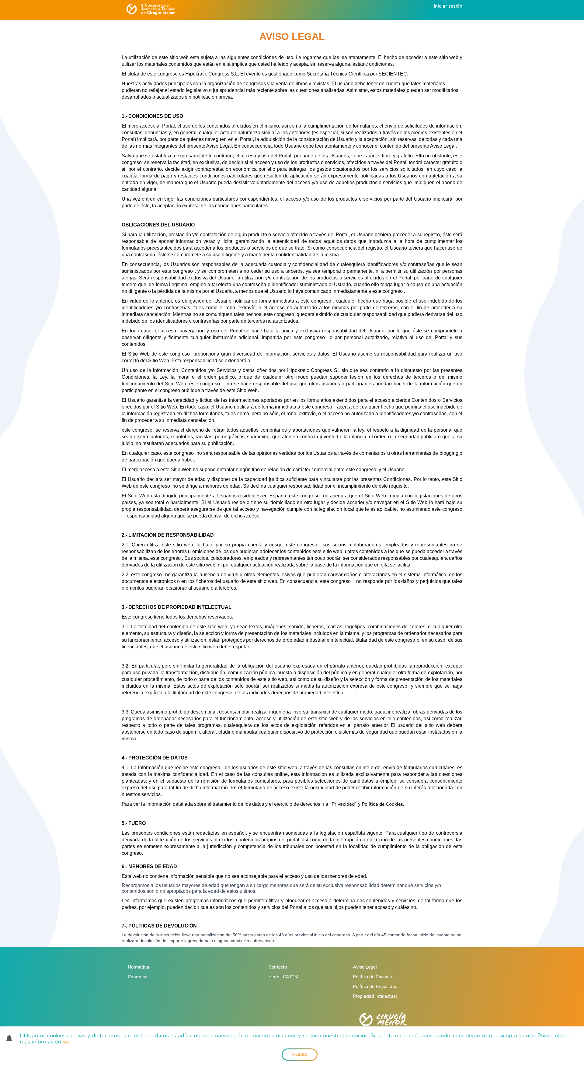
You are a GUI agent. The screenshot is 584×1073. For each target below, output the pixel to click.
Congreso (137, 977)
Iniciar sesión (448, 6)
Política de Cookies (372, 977)
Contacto (278, 967)
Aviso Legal (365, 967)
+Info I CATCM (283, 977)
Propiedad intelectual (375, 996)
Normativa (138, 967)
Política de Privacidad (375, 987)
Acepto (300, 1054)
